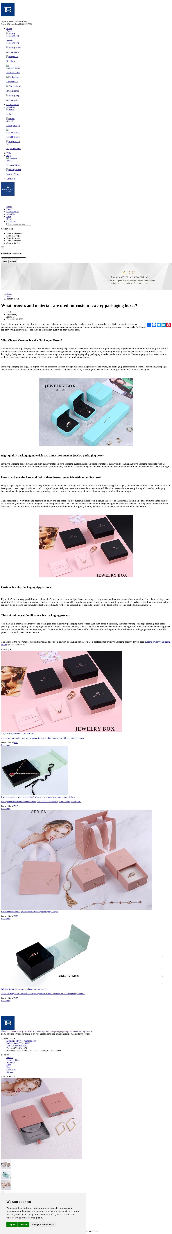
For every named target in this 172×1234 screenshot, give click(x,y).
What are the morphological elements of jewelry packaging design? (29, 911)
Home (9, 28)
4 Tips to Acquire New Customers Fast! (18, 733)
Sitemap (9, 1072)
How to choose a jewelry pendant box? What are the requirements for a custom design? (38, 797)
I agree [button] (12, 1224)
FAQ (8, 153)
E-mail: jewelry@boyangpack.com (21, 1041)
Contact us (10, 179)
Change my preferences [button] (43, 1224)
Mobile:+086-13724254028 (18, 1043)
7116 (16, 806)
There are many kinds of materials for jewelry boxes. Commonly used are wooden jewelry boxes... (43, 993)
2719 (8, 312)
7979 (16, 916)
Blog (8, 155)
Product (9, 31)
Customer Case (12, 104)
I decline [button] (23, 1224)
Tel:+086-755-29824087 (16, 1046)
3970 (16, 742)
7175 (16, 998)
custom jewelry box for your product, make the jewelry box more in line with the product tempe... (42, 738)
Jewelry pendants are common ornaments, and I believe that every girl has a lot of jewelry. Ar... (41, 801)
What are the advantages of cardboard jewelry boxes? (23, 989)
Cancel (5, 262)
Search (13, 262)
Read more (5, 745)
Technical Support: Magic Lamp (86, 1231)
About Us (10, 107)
